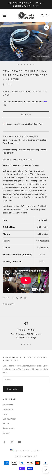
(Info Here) (27, 254)
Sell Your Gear (9, 419)
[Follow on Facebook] (4, 442)
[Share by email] (25, 298)
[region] (26, 330)
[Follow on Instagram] (11, 442)
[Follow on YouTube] (19, 442)
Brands (6, 423)
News (5, 414)
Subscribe (13, 389)
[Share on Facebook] (13, 298)
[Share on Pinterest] (21, 298)
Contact (6, 433)
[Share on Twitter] (17, 298)
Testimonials (8, 428)
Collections (8, 409)
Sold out (26, 114)
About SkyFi (8, 404)
